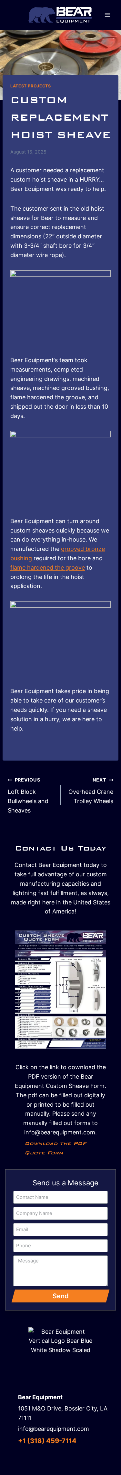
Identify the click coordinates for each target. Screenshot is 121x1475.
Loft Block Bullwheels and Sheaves (28, 795)
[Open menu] (107, 15)
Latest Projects (30, 86)
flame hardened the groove (47, 567)
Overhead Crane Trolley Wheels (90, 790)
